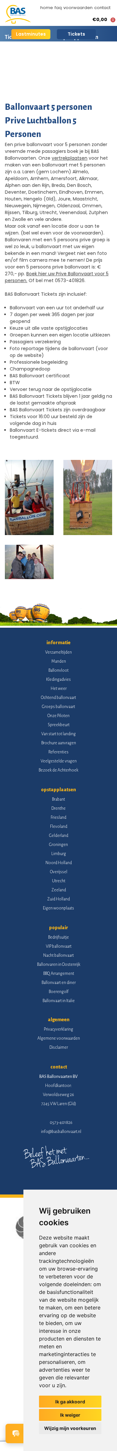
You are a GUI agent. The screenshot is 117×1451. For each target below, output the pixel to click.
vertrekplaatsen (69, 158)
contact (102, 8)
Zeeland (58, 890)
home (46, 8)
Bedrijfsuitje (58, 937)
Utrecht (58, 881)
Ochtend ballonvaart (58, 697)
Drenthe (58, 808)
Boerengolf (59, 991)
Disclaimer (58, 1047)
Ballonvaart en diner (59, 982)
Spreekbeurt (59, 725)
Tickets (76, 34)
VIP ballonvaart (59, 946)
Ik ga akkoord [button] (70, 1401)
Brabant (58, 799)
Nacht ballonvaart (58, 955)
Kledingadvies (58, 679)
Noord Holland (59, 863)
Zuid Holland (58, 899)
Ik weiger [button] (70, 1415)
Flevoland (58, 826)
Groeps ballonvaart (58, 706)
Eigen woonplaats (58, 908)
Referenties (58, 752)
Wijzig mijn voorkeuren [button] (70, 1428)
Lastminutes (31, 34)
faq (58, 8)
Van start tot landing (58, 734)
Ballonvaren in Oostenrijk (58, 964)
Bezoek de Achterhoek (58, 770)
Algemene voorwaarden (58, 1038)
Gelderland (58, 835)
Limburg (58, 853)
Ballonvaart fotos (25, 83)
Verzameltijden (58, 652)
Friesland (58, 817)
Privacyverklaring (58, 1029)
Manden (58, 661)
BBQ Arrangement (58, 973)
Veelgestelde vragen (59, 761)
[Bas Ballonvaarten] (18, 22)
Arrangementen (88, 60)
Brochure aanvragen (58, 743)
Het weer (59, 688)
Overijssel (58, 872)
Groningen (58, 844)
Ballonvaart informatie (32, 60)
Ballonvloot (58, 670)
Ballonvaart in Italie (59, 1001)
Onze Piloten (58, 716)
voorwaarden (78, 8)
